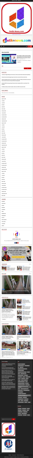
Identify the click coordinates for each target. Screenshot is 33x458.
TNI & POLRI (4, 221)
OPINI (3, 211)
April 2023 (3, 179)
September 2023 (4, 169)
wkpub (29, 402)
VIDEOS (3, 225)
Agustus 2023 (4, 171)
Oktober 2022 (4, 191)
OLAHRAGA (3, 209)
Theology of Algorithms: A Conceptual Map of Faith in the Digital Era (24, 395)
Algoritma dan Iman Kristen (22, 368)
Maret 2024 (3, 157)
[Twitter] (16, 243)
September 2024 (4, 145)
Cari (2, 65)
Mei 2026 (3, 104)
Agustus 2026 (4, 98)
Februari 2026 (4, 110)
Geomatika (20, 376)
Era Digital (26, 375)
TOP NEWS (3, 223)
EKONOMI (3, 201)
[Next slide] (30, 264)
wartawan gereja (21, 402)
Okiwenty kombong (21, 383)
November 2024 (4, 141)
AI (18, 367)
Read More (19, 62)
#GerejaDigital (27, 365)
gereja (24, 376)
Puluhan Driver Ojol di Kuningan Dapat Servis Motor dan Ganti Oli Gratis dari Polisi (14, 77)
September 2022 (4, 193)
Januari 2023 (4, 185)
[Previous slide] (29, 264)
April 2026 (3, 106)
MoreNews (22, 456)
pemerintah (27, 384)
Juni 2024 (3, 151)
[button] (1, 46)
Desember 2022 (4, 187)
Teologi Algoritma (26, 390)
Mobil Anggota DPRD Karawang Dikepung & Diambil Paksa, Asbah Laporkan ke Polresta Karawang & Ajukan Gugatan (8, 387)
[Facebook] (15, 243)
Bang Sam (3, 312)
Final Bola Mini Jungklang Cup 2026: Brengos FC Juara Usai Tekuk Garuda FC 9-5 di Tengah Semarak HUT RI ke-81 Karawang (8, 383)
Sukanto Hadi (20, 390)
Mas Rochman (4, 357)
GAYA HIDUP (4, 62)
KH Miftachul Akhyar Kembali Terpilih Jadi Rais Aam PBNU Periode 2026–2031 (13, 86)
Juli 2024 (3, 149)
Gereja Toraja (28, 376)
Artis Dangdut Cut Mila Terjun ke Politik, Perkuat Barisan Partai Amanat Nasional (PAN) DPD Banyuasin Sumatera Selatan (9, 59)
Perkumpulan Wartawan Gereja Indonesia (23, 387)
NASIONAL (3, 207)
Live (30, 46)
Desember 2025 (4, 114)
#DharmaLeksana (21, 365)
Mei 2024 (3, 153)
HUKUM (3, 205)
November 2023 (4, 165)
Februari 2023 (4, 183)
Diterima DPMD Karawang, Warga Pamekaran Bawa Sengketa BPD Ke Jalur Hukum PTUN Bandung (4, 268)
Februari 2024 (4, 159)
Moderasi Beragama (21, 381)
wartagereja (26, 400)
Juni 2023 (3, 175)
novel (26, 381)
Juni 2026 (3, 102)
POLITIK (3, 217)
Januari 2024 (4, 161)
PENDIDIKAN (4, 215)
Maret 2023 (3, 181)
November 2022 (4, 189)
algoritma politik (21, 370)
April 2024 (3, 155)
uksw (19, 400)
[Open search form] (26, 46)
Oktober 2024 (4, 143)
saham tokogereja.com (24, 388)
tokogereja (25, 397)
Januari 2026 (4, 112)
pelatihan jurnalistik (21, 384)
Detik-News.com (23, 373)
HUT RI (19, 378)
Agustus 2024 (4, 147)
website (26, 402)
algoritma (21, 367)
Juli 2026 (3, 100)
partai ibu (26, 383)
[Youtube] (18, 243)
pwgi (19, 388)
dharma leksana (20, 375)
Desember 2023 (4, 163)
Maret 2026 (3, 108)
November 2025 (4, 116)
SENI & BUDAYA (4, 219)
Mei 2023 (3, 177)
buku (19, 373)
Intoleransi (23, 378)
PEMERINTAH (4, 213)
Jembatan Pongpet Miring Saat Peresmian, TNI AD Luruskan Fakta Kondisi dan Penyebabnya (16, 74)
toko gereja (20, 397)
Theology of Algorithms (22, 393)
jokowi (27, 378)
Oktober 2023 (4, 167)
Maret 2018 (3, 195)
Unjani (22, 400)
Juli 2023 (3, 173)
